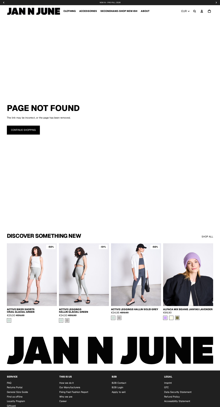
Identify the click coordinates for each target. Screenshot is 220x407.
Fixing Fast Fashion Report (73, 392)
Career (63, 401)
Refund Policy (172, 396)
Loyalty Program (16, 401)
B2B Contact (119, 382)
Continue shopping (23, 129)
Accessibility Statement (177, 401)
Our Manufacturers (69, 387)
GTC (166, 387)
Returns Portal (15, 387)
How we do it (66, 382)
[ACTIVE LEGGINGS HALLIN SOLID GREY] (67, 320)
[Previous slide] (64, 274)
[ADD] (208, 301)
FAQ (9, 382)
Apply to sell (119, 392)
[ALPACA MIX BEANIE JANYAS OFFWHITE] (171, 318)
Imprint (168, 382)
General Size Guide (17, 392)
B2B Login (117, 387)
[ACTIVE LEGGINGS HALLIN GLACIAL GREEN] (61, 320)
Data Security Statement (177, 392)
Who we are (65, 396)
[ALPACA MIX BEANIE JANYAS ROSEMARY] (177, 318)
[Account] (202, 11)
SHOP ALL (207, 236)
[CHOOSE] (51, 301)
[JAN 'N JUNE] (33, 11)
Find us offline (15, 396)
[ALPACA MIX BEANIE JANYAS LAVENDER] (165, 318)
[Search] (194, 11)
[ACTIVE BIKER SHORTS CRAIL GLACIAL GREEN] (9, 320)
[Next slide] (104, 274)
